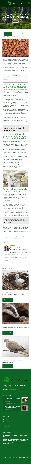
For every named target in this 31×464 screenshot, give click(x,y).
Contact (6, 419)
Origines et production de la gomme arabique (13, 76)
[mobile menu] (29, 3)
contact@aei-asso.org (13, 389)
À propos (5, 242)
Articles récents (12, 242)
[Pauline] (7, 251)
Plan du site (7, 426)
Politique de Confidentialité (10, 424)
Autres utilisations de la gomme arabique (12, 81)
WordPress (18, 458)
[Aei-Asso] (15, 3)
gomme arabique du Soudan (15, 98)
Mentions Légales (8, 421)
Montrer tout (24, 33)
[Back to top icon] (15, 454)
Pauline (9, 36)
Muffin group (15, 457)
